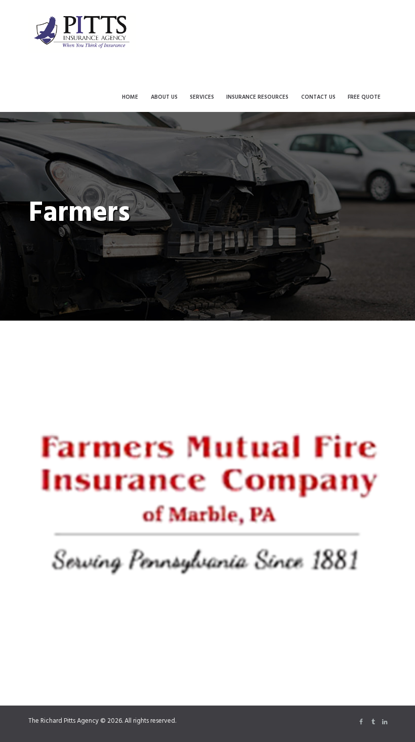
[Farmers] (207, 500)
